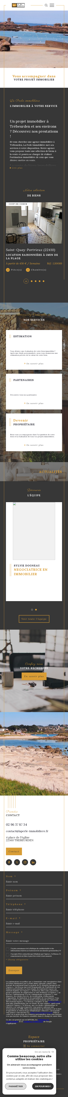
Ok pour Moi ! (43, 1086)
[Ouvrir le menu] (52, 5)
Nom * (11, 876)
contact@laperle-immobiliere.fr (27, 831)
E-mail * (13, 918)
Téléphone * (16, 904)
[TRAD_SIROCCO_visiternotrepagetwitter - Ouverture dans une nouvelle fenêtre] (17, 862)
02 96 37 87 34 (16, 824)
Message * (14, 932)
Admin (58, 1074)
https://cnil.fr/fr (54, 1002)
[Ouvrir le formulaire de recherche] (46, 5)
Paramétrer (16, 1086)
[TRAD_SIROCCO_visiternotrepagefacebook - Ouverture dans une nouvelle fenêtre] (9, 862)
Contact (64, 346)
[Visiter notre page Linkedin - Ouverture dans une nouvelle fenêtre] (33, 862)
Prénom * (13, 890)
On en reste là (42, 1052)
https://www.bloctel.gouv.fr (41, 1012)
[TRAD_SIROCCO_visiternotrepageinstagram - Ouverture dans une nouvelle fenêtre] (25, 862)
